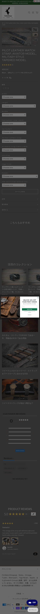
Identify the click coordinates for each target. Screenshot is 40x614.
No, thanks (29, 314)
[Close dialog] (38, 297)
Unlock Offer (29, 309)
